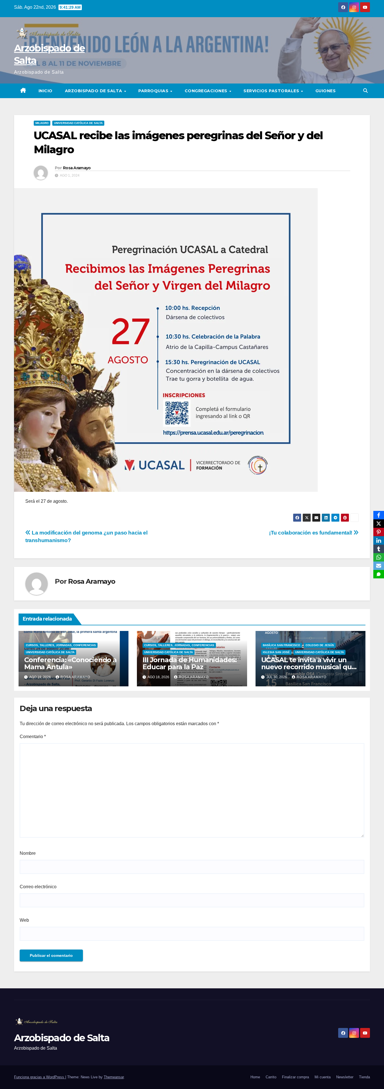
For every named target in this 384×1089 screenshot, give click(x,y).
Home (255, 1077)
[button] (365, 90)
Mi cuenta (323, 1077)
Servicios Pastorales (272, 90)
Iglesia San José (276, 652)
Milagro (42, 123)
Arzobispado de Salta (94, 90)
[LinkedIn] (378, 540)
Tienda (364, 1077)
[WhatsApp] (378, 557)
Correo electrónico (38, 886)
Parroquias (154, 90)
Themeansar (114, 1077)
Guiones (325, 90)
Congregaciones (207, 90)
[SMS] (378, 574)
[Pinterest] (378, 532)
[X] (378, 523)
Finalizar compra (295, 1077)
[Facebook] (378, 515)
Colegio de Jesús (320, 645)
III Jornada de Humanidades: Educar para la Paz (190, 663)
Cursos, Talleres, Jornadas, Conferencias (61, 645)
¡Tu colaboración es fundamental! (311, 533)
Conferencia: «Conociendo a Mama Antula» (70, 663)
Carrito (271, 1077)
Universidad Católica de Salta (78, 123)
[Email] (378, 566)
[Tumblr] (378, 549)
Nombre (28, 853)
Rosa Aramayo (77, 167)
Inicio (46, 90)
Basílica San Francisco (281, 645)
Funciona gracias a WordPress (39, 1077)
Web (24, 920)
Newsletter (344, 1077)
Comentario (33, 736)
